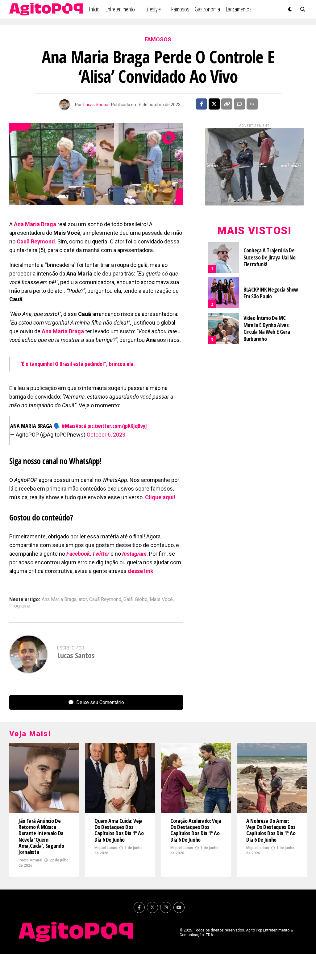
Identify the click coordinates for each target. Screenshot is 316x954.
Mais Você (161, 599)
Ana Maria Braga (59, 599)
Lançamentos (239, 9)
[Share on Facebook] (201, 104)
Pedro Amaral (30, 860)
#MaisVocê (73, 425)
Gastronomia (207, 9)
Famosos (180, 9)
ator (83, 599)
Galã (128, 599)
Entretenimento (120, 9)
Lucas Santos (96, 104)
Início (94, 9)
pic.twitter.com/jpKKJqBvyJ (117, 425)
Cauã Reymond (105, 599)
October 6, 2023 (106, 434)
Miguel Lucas (105, 848)
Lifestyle (153, 9)
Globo (141, 599)
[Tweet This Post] (214, 104)
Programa (19, 606)
